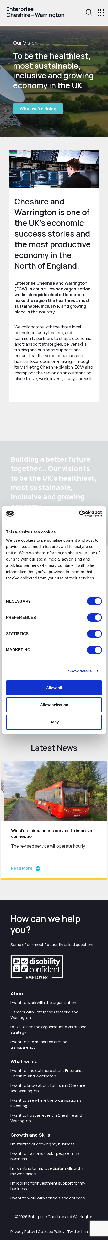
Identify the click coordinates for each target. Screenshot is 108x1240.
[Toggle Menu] (101, 12)
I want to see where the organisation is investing (46, 1103)
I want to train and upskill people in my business (44, 1156)
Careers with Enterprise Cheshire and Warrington (44, 1014)
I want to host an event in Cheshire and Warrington (46, 1117)
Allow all (54, 687)
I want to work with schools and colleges (47, 1198)
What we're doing (38, 109)
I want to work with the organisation (43, 1002)
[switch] (94, 617)
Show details (80, 671)
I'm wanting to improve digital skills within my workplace (47, 1170)
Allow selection (54, 704)
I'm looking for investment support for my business (47, 1185)
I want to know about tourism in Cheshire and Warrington (47, 1088)
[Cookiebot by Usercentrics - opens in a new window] (79, 513)
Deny (54, 722)
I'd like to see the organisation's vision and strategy (48, 1029)
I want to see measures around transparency (38, 1044)
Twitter (73, 1231)
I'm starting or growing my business (42, 1144)
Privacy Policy (22, 1231)
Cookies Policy (51, 1231)
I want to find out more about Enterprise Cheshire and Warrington (47, 1073)
